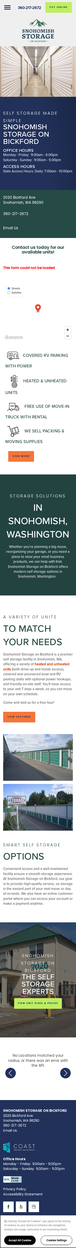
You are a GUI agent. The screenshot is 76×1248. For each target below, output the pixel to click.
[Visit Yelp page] (21, 1207)
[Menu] (7, 7)
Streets (16, 288)
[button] (58, 7)
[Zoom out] (68, 336)
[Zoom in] (68, 330)
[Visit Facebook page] (8, 1207)
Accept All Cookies (20, 1240)
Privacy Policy (14, 1189)
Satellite (16, 292)
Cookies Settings (56, 1240)
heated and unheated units (36, 666)
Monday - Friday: (16, 154)
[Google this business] (33, 1207)
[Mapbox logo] (13, 337)
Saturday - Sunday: (17, 159)
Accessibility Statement (23, 1194)
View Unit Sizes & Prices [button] (38, 1003)
